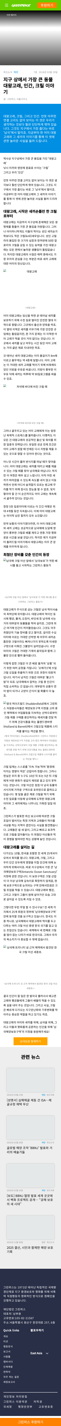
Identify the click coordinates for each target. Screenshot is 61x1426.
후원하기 (47, 5)
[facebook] (33, 1342)
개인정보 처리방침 (15, 1396)
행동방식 (8, 1346)
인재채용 (8, 1366)
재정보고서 (9, 1382)
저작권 (38, 1401)
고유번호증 (46, 1407)
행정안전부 (25, 1407)
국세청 (7, 1407)
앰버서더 (8, 1361)
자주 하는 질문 (11, 1376)
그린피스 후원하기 (30, 1421)
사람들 (7, 1356)
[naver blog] (46, 1336)
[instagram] (33, 1336)
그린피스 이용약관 (15, 1401)
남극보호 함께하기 (30, 1041)
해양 (16, 72)
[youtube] (39, 1336)
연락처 (7, 1371)
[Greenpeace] (21, 9)
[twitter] (53, 1336)
